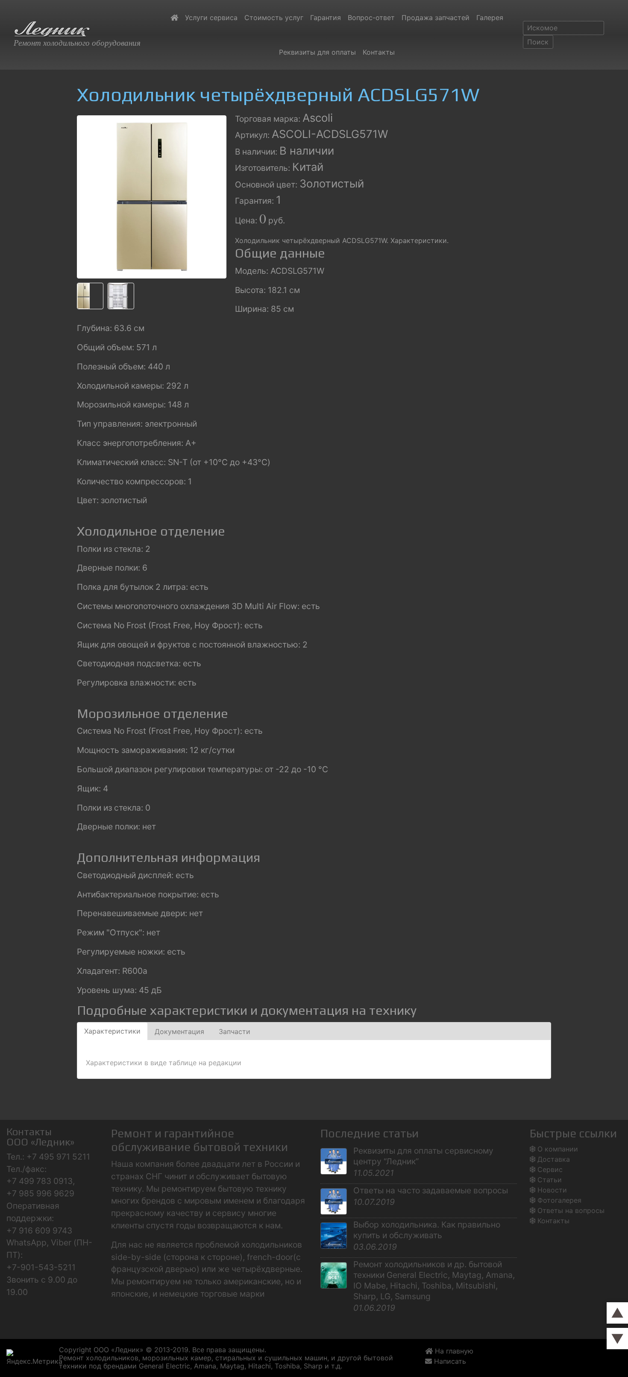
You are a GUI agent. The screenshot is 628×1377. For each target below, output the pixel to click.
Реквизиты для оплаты (317, 52)
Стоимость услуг (273, 17)
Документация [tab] (179, 1031)
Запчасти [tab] (234, 1031)
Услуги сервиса (211, 17)
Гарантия (325, 17)
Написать (451, 1361)
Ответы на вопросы (571, 1210)
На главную (453, 1351)
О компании (557, 1149)
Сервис (550, 1169)
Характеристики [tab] (112, 1031)
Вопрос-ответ (371, 17)
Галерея (489, 17)
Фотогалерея (559, 1200)
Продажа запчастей (436, 17)
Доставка (553, 1159)
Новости (552, 1190)
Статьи (549, 1179)
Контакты (379, 52)
